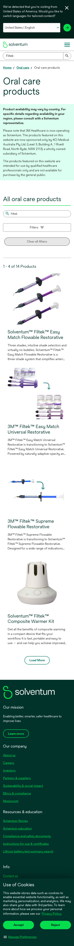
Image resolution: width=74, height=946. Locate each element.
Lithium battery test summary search (28, 851)
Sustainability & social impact (23, 786)
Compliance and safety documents (27, 836)
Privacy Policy (51, 913)
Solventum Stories (15, 821)
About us (9, 755)
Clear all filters (37, 241)
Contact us (10, 876)
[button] (20, 937)
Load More (37, 660)
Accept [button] (18, 925)
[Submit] (67, 55)
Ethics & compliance (17, 793)
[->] (67, 27)
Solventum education (17, 828)
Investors (9, 770)
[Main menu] (67, 44)
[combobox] (37, 55)
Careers (8, 763)
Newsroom (10, 801)
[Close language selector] (67, 8)
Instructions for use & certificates (26, 844)
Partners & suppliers (17, 778)
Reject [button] (55, 925)
